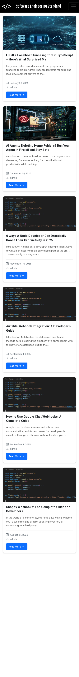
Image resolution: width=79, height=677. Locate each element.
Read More (15, 94)
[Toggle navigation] (73, 6)
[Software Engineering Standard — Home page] (7, 6)
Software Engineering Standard (38, 6)
